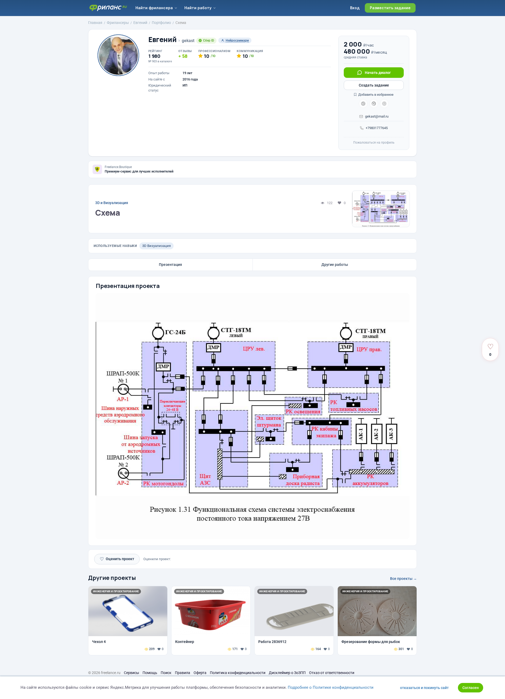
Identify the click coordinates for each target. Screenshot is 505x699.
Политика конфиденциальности (237, 673)
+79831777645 (377, 128)
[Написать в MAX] (373, 103)
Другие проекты (112, 578)
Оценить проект (117, 559)
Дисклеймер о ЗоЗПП (287, 673)
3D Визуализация (156, 246)
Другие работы (334, 264)
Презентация (170, 264)
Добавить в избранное (375, 95)
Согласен (470, 688)
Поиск (166, 673)
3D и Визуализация (111, 203)
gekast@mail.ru (376, 116)
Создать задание (374, 85)
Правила (182, 673)
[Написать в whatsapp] (384, 103)
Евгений (162, 39)
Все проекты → (403, 578)
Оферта (200, 673)
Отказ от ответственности (331, 673)
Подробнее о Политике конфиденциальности (330, 687)
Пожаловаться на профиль (374, 142)
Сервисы (131, 673)
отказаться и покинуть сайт (424, 688)
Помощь (150, 673)
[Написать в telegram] (363, 103)
